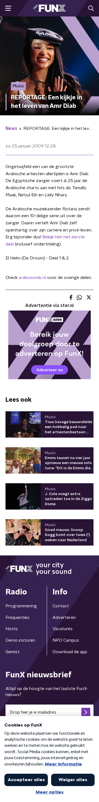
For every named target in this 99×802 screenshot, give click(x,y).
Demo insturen (20, 640)
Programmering (21, 606)
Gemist (13, 652)
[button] (8, 8)
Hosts (12, 629)
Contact (61, 606)
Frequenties (17, 617)
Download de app (70, 652)
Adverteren (64, 617)
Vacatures (63, 629)
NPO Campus (66, 640)
